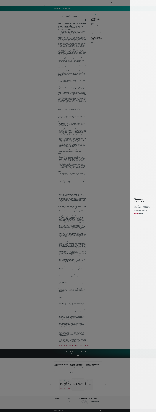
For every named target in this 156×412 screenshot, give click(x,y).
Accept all (136, 213)
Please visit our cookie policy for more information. (140, 210)
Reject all (141, 213)
